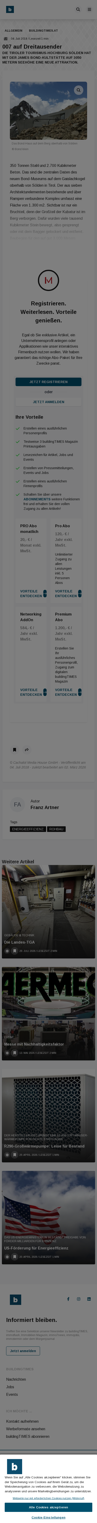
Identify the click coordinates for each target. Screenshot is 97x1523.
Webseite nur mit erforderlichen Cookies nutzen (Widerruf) (48, 1498)
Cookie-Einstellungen (48, 1517)
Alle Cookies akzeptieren (48, 1507)
